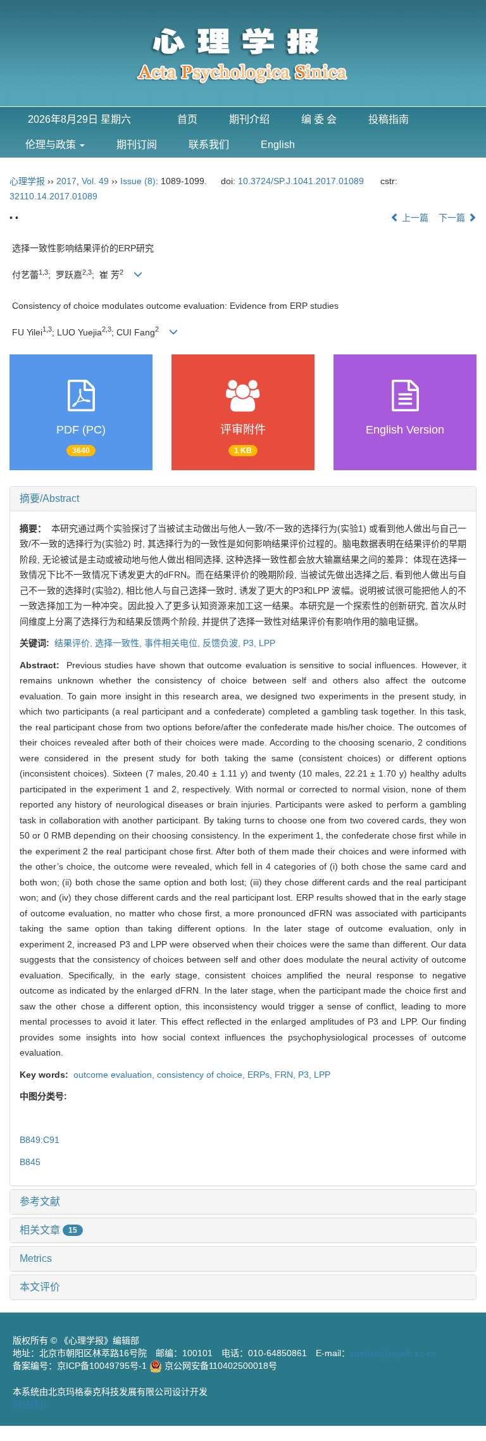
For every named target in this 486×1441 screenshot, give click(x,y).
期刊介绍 (249, 119)
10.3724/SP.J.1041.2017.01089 (301, 181)
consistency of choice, (202, 1075)
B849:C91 (39, 1140)
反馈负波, (222, 643)
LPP (267, 643)
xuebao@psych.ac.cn (393, 1353)
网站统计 (30, 1404)
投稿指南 (388, 119)
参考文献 (40, 1201)
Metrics (36, 1258)
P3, (251, 643)
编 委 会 (319, 119)
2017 (66, 181)
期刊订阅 (136, 144)
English (278, 144)
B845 (30, 1162)
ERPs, (261, 1075)
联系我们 (209, 144)
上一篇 (413, 218)
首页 (187, 119)
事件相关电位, (173, 643)
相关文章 (48, 1230)
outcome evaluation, (114, 1075)
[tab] (243, 499)
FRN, (286, 1075)
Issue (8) (138, 181)
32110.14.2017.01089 (53, 196)
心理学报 (27, 181)
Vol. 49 (95, 181)
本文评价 (40, 1287)
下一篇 (453, 218)
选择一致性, (119, 643)
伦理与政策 (51, 144)
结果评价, (73, 643)
